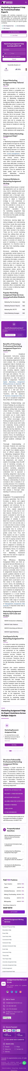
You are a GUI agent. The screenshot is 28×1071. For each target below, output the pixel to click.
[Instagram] (20, 991)
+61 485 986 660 (11, 1006)
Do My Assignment (7, 968)
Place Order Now (10, 335)
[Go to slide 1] (6, 750)
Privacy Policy (15, 1068)
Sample (7, 1046)
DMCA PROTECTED (8, 1035)
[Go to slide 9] (20, 750)
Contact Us (19, 1049)
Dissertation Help (6, 930)
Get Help (14, 745)
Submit (14, 59)
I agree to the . (12, 56)
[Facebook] (11, 991)
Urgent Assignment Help (8, 971)
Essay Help (5, 933)
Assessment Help (6, 952)
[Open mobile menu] (26, 2)
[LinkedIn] (16, 991)
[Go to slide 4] (12, 750)
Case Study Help (6, 936)
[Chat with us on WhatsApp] (24, 1063)
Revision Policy (22, 1068)
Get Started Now (14, 32)
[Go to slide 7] (17, 750)
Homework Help (6, 942)
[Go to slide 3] (10, 750)
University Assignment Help (9, 962)
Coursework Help (7, 939)
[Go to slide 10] (22, 750)
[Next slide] (24, 736)
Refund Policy (14, 1070)
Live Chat (15, 35)
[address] (7, 991)
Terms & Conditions (6, 1068)
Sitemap (7, 1051)
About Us (8, 1049)
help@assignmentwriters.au (14, 1003)
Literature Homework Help (9, 946)
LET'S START (14, 911)
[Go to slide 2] (8, 750)
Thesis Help (5, 955)
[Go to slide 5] (14, 750)
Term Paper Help (6, 958)
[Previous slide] (3, 736)
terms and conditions (15, 56)
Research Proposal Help (8, 926)
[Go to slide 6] (15, 750)
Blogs (18, 1046)
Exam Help (5, 949)
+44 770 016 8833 (11, 1009)
